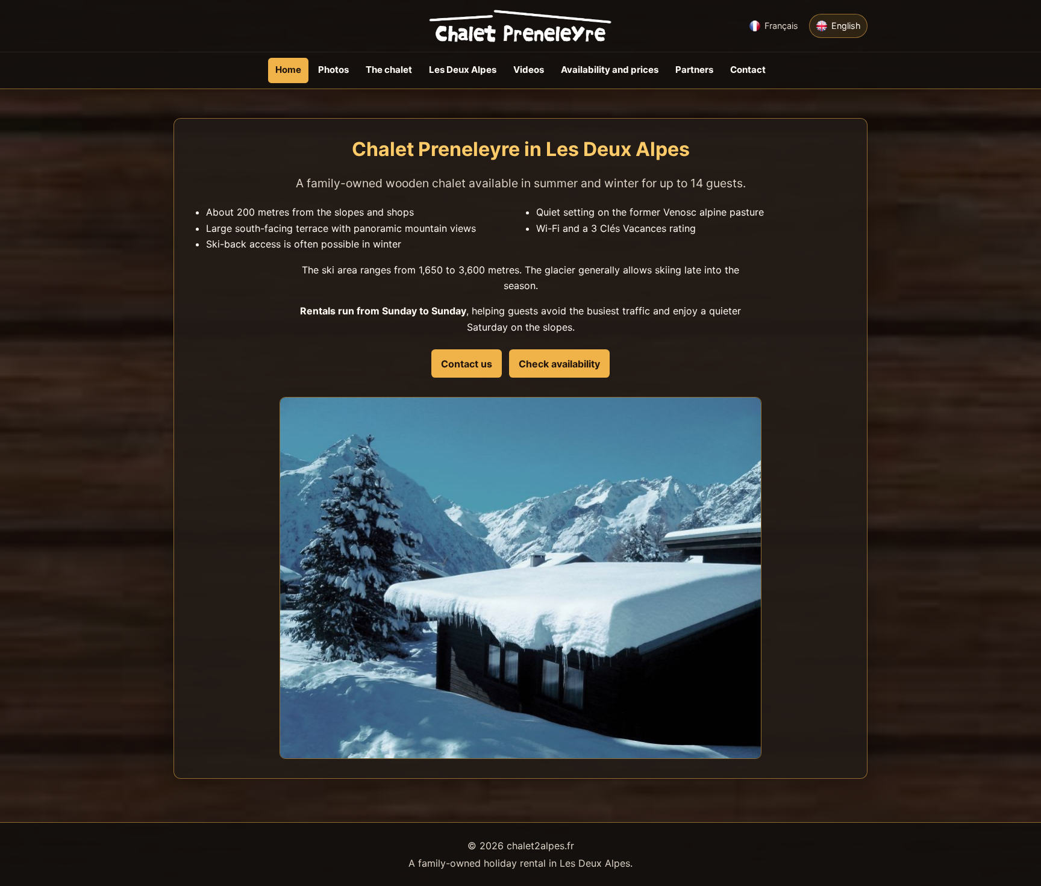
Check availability (559, 364)
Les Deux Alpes (462, 69)
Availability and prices (609, 69)
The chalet (389, 69)
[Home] (520, 26)
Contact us (466, 364)
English (846, 25)
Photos (333, 69)
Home (288, 69)
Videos (528, 69)
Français (781, 25)
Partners (694, 69)
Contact (748, 69)
